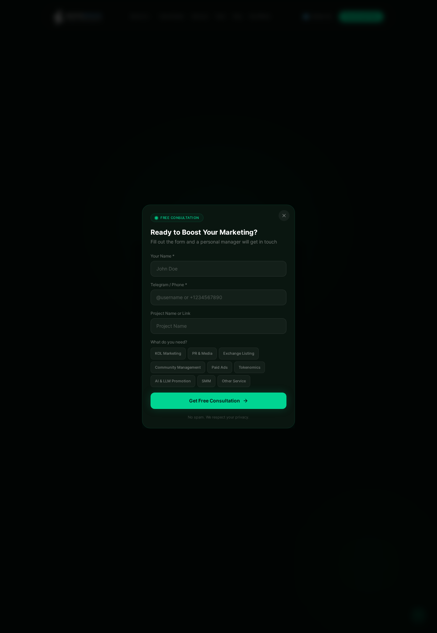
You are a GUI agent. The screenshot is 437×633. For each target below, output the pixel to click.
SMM (206, 381)
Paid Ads (220, 367)
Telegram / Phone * (169, 284)
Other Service (234, 381)
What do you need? (169, 341)
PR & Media (202, 353)
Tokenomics (249, 367)
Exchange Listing (238, 353)
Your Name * (162, 256)
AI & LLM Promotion (173, 381)
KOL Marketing (168, 353)
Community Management (178, 367)
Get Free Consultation (214, 400)
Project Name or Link (171, 313)
